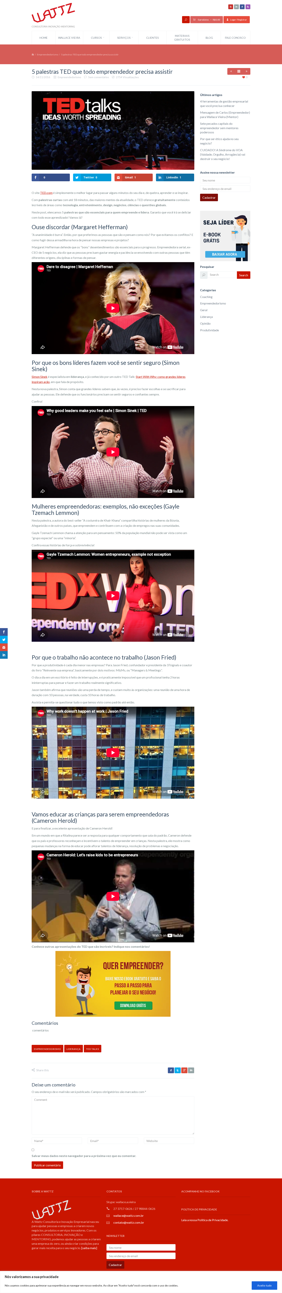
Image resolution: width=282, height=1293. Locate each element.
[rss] (248, 6)
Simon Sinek (39, 376)
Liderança (206, 316)
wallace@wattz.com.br (128, 1215)
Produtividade (209, 330)
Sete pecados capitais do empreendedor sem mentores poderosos (219, 128)
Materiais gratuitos (182, 37)
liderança (74, 1049)
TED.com (46, 192)
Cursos (96, 37)
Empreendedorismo (47, 54)
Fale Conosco (235, 37)
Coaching (206, 297)
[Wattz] (53, 15)
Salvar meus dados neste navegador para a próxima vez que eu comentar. (84, 1156)
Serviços (124, 37)
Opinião (205, 323)
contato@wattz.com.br (128, 1222)
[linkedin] (236, 6)
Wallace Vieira (69, 37)
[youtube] (230, 6)
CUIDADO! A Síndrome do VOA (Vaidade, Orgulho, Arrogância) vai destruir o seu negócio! (222, 154)
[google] (184, 1070)
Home (44, 37)
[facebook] (242, 6)
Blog (209, 37)
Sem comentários (98, 77)
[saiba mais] (89, 1248)
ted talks (92, 1049)
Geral (203, 310)
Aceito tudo (264, 1285)
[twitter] (178, 1070)
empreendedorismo (47, 1049)
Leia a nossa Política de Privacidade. (204, 1220)
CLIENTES (152, 37)
